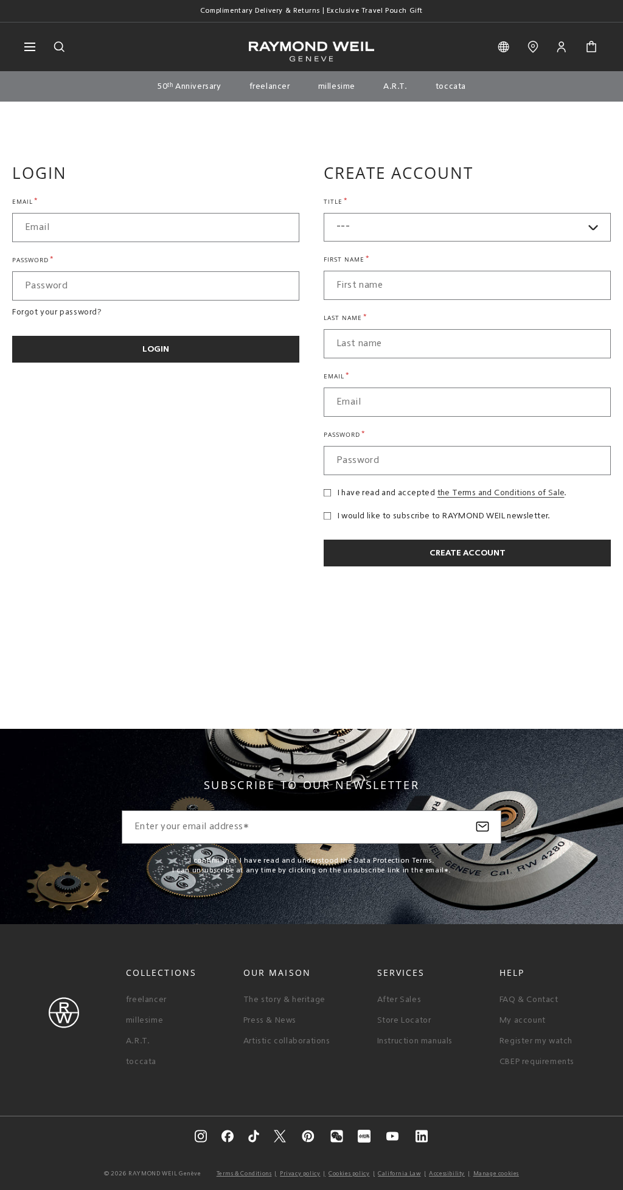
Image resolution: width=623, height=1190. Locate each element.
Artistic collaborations (286, 1041)
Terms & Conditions (244, 1174)
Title (336, 201)
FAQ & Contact (529, 999)
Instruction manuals (415, 1041)
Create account (468, 553)
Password (33, 259)
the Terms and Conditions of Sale (501, 493)
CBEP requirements (536, 1061)
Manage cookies (496, 1174)
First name (347, 258)
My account (522, 1020)
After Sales (399, 999)
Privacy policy (300, 1174)
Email (25, 201)
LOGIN (155, 349)
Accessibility (447, 1174)
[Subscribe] (482, 827)
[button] (591, 47)
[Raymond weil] (64, 1025)
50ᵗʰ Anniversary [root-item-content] (189, 86)
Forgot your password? (57, 312)
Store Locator (404, 1020)
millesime (144, 1020)
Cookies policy (349, 1174)
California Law (399, 1174)
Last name (345, 317)
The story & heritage (284, 999)
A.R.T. (138, 1041)
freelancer (146, 999)
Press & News (269, 1020)
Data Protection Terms (393, 861)
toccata (141, 1061)
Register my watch (536, 1041)
